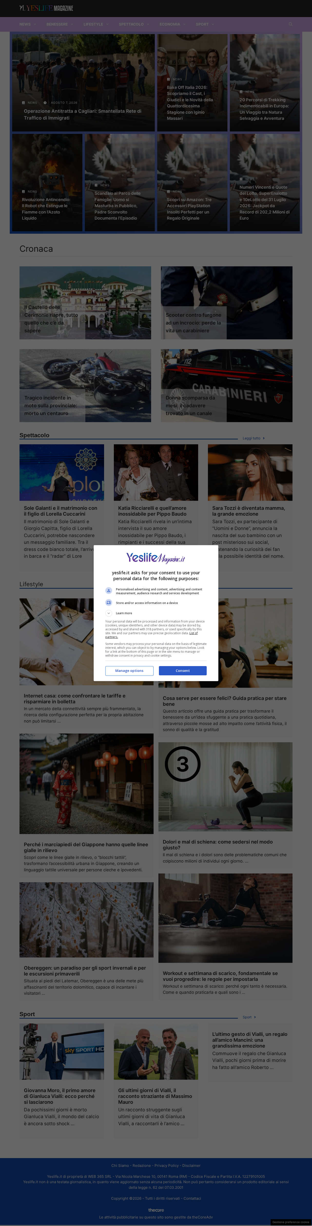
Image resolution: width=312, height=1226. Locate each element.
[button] (156, 613)
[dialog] (156, 613)
